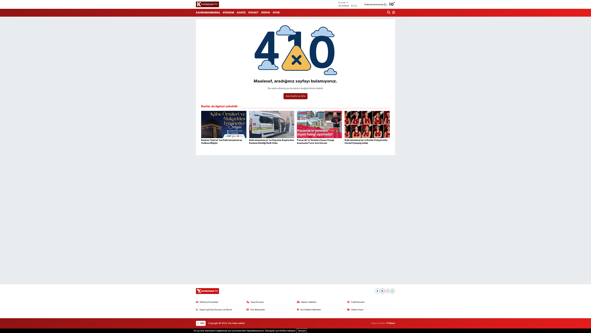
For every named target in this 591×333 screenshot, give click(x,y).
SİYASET (253, 12)
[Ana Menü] (393, 12)
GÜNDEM (228, 12)
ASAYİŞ (241, 12)
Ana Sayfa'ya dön (296, 96)
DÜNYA (265, 12)
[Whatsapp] (392, 291)
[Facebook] (377, 291)
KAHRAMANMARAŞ (208, 12)
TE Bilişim (390, 323)
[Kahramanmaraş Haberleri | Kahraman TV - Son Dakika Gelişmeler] (207, 4)
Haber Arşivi (357, 309)
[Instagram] (387, 291)
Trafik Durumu (358, 302)
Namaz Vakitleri (308, 302)
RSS (202, 323)
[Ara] (389, 12)
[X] (382, 291)
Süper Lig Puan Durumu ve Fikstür (215, 309)
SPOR (276, 12)
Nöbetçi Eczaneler (209, 302)
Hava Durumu (257, 302)
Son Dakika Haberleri (310, 309)
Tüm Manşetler (257, 309)
